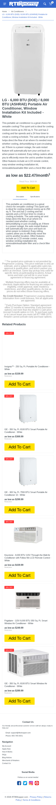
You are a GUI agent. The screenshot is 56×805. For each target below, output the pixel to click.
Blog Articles (7, 758)
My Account (6, 746)
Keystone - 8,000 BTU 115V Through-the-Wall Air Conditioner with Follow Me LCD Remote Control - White (27, 558)
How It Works (7, 752)
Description (20, 196)
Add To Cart (28, 187)
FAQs (4, 755)
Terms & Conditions (31, 800)
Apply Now (6, 749)
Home (4, 12)
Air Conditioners (17, 12)
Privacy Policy (36, 797)
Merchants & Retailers (10, 760)
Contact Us (6, 763)
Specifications (35, 196)
